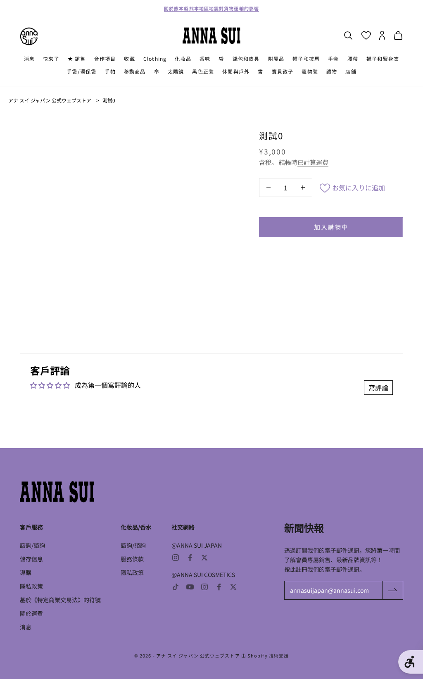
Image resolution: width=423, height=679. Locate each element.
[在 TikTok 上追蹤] (175, 587)
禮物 (331, 71)
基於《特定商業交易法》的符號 (60, 600)
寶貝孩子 (283, 71)
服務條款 (132, 559)
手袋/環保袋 (81, 71)
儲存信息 (31, 559)
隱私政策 (31, 586)
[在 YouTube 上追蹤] (190, 587)
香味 (205, 58)
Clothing (155, 58)
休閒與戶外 (236, 71)
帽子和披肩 (306, 58)
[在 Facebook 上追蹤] (190, 557)
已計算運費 (312, 162)
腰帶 (352, 58)
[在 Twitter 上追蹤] (204, 557)
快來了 (51, 58)
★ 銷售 (77, 58)
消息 (29, 58)
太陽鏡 (176, 71)
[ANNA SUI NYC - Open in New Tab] (29, 36)
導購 (25, 572)
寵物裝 (310, 71)
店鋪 (350, 71)
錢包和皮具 (246, 58)
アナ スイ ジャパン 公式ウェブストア (49, 100)
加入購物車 (331, 227)
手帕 (110, 71)
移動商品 (135, 71)
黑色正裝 (203, 71)
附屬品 (276, 58)
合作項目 (105, 58)
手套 (333, 58)
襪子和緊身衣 (382, 58)
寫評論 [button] (378, 387)
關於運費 (31, 613)
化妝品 (183, 58)
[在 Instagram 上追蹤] (175, 557)
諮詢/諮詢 (32, 545)
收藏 (129, 58)
